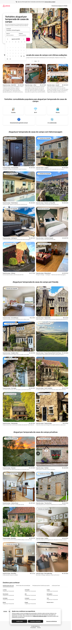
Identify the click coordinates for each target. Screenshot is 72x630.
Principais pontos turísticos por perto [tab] (41, 585)
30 (7, 59)
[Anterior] (32, 61)
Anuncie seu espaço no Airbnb (59, 6)
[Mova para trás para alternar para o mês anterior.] (7, 39)
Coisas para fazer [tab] (56, 585)
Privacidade (33, 627)
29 (23, 56)
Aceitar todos (19, 621)
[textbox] (11, 35)
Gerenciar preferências (51, 621)
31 (10, 59)
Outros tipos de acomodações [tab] (23, 585)
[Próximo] (38, 61)
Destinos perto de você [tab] (8, 585)
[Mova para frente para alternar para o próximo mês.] (23, 39)
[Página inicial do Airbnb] (6, 6)
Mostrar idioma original (50, 1)
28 (21, 56)
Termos (39, 627)
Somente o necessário (35, 621)
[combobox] (17, 30)
